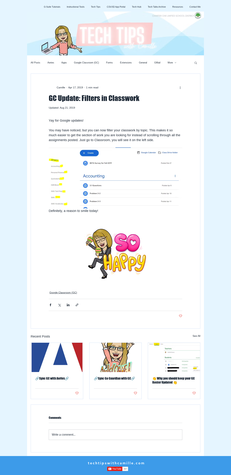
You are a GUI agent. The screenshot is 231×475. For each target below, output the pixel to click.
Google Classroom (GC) (86, 62)
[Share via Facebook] (50, 305)
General (143, 62)
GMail (157, 62)
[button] (195, 62)
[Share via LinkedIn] (68, 305)
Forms (109, 62)
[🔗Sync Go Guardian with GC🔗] (116, 357)
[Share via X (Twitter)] (59, 305)
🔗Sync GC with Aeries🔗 (52, 378)
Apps (64, 62)
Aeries (50, 62)
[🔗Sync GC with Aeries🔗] (57, 357)
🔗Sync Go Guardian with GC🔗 (114, 378)
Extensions (126, 62)
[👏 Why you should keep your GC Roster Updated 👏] (174, 357)
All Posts (35, 62)
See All (196, 335)
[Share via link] (77, 305)
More (170, 62)
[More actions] (180, 87)
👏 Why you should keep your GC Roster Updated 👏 (173, 380)
